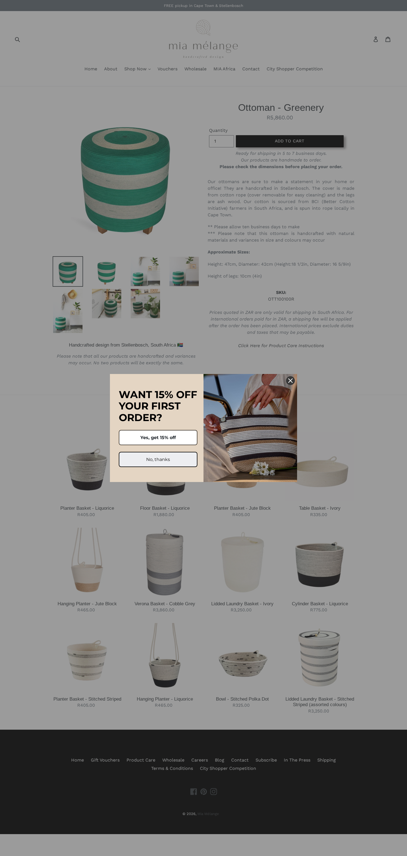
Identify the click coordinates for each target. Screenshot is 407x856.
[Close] (290, 380)
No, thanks (158, 459)
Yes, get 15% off (158, 437)
